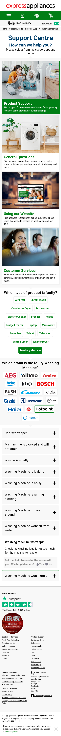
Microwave (48, 325)
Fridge (49, 316)
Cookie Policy (7, 695)
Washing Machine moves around (22, 512)
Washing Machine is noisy (23, 483)
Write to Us (6, 655)
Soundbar (15, 333)
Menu (9, 15)
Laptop (33, 325)
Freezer (35, 316)
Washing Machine (50, 29)
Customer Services (10, 637)
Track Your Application (10, 640)
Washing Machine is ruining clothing (24, 497)
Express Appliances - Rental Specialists (30, 6)
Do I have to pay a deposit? (12, 682)
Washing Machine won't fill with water (27, 528)
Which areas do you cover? (12, 678)
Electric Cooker (17, 316)
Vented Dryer (20, 341)
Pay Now (23, 15)
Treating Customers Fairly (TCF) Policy (14, 702)
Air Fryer (20, 299)
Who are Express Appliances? (13, 675)
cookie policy (11, 731)
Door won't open (16, 433)
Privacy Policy (7, 691)
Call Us (4, 659)
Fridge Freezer (14, 325)
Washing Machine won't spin (24, 542)
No (50, 564)
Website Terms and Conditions (14, 698)
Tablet (30, 333)
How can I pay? (7, 685)
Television (45, 333)
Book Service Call (8, 643)
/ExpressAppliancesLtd (43, 696)
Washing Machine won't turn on (27, 575)
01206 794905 (40, 672)
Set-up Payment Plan (10, 649)
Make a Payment (8, 646)
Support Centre (16, 29)
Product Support (32, 29)
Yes (41, 564)
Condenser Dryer (21, 308)
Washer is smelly (16, 460)
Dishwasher (43, 308)
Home (4, 29)
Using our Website (9, 688)
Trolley (51, 15)
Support (37, 15)
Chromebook (38, 299)
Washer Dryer (41, 341)
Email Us (5, 652)
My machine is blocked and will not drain (27, 447)
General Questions (9, 672)
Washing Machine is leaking (24, 471)
